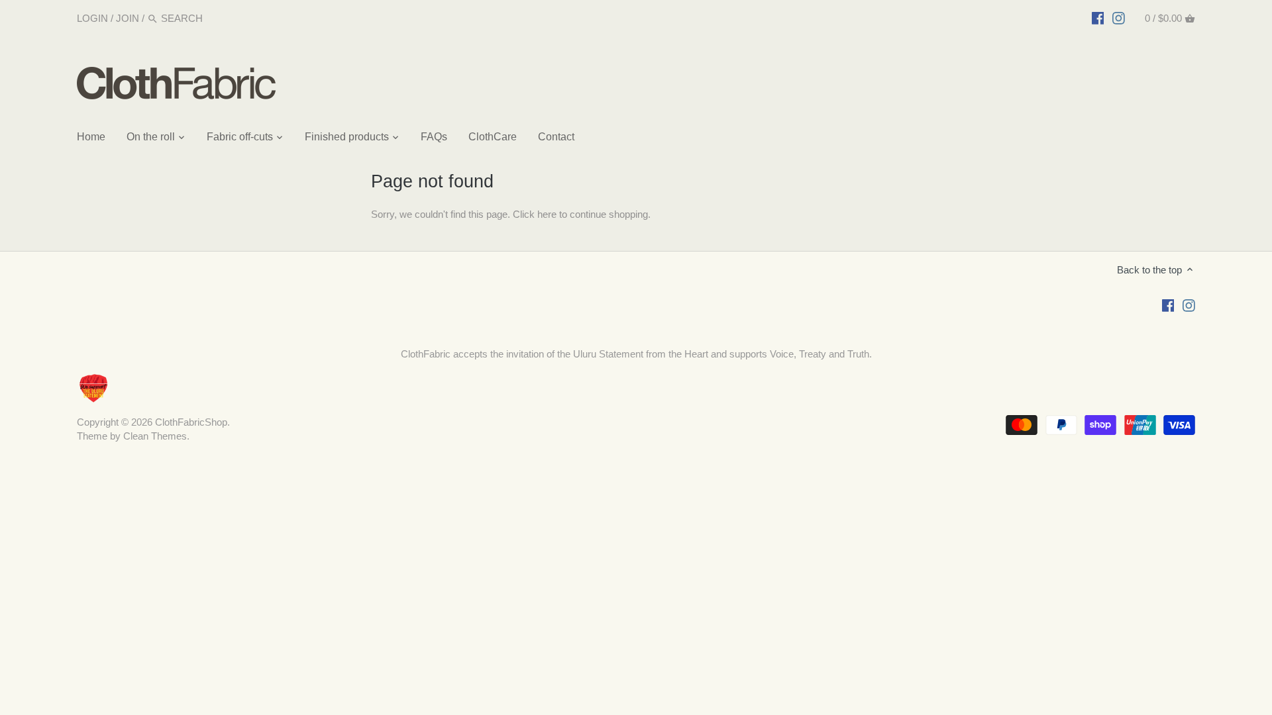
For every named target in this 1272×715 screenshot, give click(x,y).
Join (127, 18)
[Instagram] (1118, 17)
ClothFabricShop (191, 422)
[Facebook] (1098, 17)
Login (92, 18)
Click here (534, 214)
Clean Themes (155, 436)
